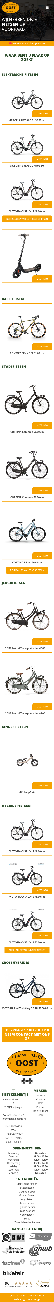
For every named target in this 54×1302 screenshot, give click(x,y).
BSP (40, 1103)
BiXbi (40, 1114)
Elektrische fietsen (27, 1183)
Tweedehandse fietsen (27, 1222)
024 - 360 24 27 (15, 1114)
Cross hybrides (27, 1211)
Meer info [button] (42, 113)
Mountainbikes (27, 1191)
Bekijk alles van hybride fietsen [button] (27, 950)
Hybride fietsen (27, 1207)
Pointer (40, 1107)
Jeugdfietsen (27, 1199)
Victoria (40, 1095)
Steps (27, 1218)
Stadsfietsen (27, 1187)
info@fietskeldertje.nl (14, 1118)
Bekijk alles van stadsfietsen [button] (27, 570)
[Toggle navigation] (49, 8)
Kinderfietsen (27, 1203)
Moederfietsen (27, 1195)
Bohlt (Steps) (40, 1111)
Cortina (40, 1099)
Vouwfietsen (27, 1214)
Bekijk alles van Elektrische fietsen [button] (27, 218)
